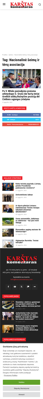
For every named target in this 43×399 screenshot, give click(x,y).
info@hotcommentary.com (22, 279)
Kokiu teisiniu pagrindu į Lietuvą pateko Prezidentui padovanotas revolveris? (28, 186)
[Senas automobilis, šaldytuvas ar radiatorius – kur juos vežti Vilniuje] (8, 222)
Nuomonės (6, 87)
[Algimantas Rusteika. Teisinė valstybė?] (8, 244)
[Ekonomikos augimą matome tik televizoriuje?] (8, 233)
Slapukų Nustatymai (21, 388)
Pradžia (4, 55)
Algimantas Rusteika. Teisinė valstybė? (27, 241)
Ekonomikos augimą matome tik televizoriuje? (28, 231)
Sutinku (21, 382)
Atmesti (21, 394)
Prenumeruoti (33, 124)
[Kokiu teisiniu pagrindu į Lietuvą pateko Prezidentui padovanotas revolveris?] (8, 187)
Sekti (37, 119)
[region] (21, 371)
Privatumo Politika (10, 375)
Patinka (36, 115)
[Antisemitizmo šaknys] (8, 198)
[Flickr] (34, 287)
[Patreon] (28, 287)
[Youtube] (15, 287)
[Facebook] (8, 287)
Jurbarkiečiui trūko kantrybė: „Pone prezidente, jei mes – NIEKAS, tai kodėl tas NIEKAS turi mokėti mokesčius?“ (27, 316)
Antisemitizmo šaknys (24, 195)
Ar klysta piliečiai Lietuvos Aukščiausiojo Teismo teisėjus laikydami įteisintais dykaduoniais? (27, 209)
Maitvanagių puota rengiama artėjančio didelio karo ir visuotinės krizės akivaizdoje (27, 328)
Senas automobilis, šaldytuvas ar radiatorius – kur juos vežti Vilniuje (27, 221)
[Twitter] (21, 287)
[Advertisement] (21, 31)
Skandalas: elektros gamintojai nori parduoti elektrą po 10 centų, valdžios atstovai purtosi (28, 304)
